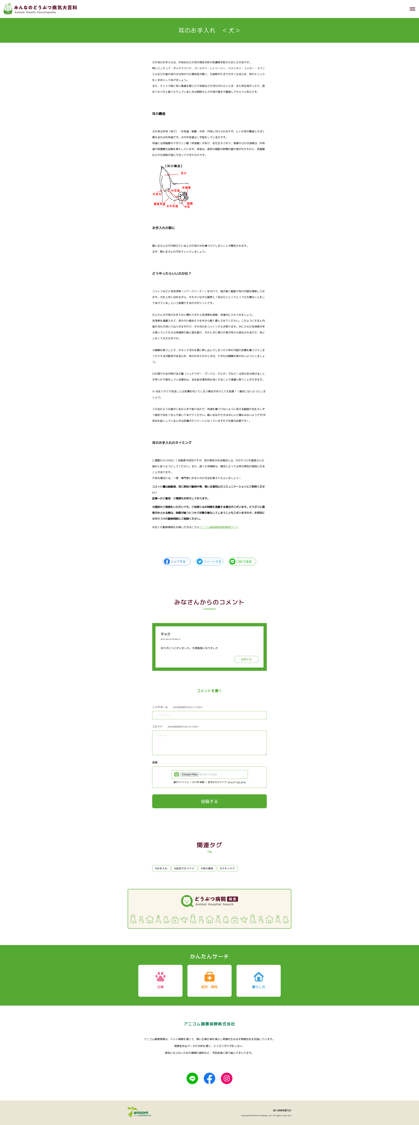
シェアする (178, 562)
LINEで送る (244, 562)
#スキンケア (227, 868)
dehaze (412, 9)
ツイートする (212, 562)
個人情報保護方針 (282, 1110)
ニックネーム (160, 707)
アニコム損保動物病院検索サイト (219, 527)
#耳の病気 (207, 868)
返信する (246, 659)
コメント (157, 726)
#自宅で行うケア (184, 868)
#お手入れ (161, 868)
